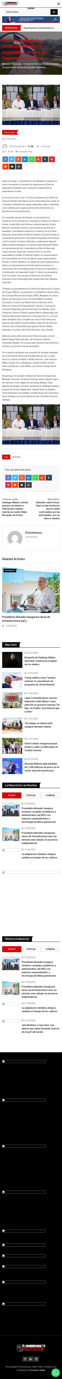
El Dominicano (33, 532)
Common (50, 795)
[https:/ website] (29, 146)
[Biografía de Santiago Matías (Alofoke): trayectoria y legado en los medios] (12, 660)
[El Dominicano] (32, 146)
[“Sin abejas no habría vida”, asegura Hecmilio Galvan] (12, 726)
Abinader (16, 457)
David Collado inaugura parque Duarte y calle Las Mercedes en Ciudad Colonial (41, 747)
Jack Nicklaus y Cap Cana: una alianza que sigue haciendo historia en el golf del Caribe (40, 1028)
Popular (31, 795)
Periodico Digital (37, 1370)
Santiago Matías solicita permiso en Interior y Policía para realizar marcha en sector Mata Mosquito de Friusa (15, 509)
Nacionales (17, 64)
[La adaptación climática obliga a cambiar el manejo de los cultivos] (10, 855)
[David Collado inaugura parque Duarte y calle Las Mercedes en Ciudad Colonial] (12, 746)
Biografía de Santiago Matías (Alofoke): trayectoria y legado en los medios (41, 661)
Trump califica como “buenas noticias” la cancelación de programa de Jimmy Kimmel (40, 681)
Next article (53, 499)
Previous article (10, 499)
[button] (55, 1372)
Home (7, 64)
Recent (12, 795)
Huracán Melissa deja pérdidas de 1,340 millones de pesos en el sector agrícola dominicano (42, 767)
